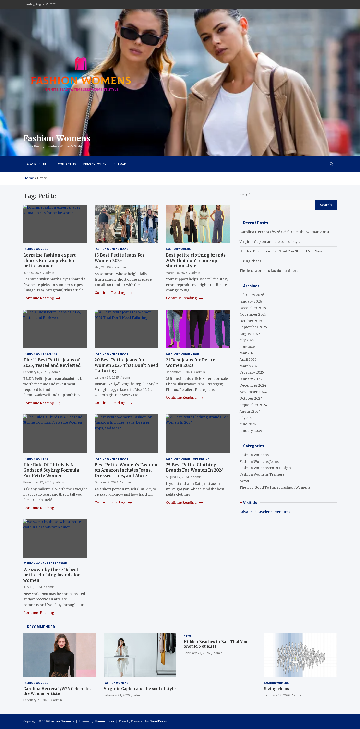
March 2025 (250, 366)
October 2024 (251, 398)
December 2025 (253, 308)
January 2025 (251, 379)
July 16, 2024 (32, 587)
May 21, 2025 (104, 267)
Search (246, 195)
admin (49, 272)
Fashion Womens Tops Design (188, 458)
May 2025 (248, 353)
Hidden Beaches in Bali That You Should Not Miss (281, 251)
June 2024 (248, 424)
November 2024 (253, 392)
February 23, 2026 (197, 653)
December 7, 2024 (179, 372)
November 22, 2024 (37, 482)
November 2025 (253, 314)
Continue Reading (39, 298)
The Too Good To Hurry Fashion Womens (275, 487)
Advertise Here (38, 164)
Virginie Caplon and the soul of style (270, 241)
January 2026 (251, 301)
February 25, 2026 (36, 700)
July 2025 (247, 340)
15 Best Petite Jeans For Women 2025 (120, 257)
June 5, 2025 (32, 272)
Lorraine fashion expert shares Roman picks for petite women (49, 260)
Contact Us (67, 164)
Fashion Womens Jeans (111, 249)
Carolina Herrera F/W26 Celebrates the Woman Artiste (285, 232)
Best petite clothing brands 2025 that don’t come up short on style (196, 260)
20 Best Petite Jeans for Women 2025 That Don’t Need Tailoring (126, 365)
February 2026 (252, 295)
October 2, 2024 (106, 482)
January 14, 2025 (107, 377)
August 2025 (250, 334)
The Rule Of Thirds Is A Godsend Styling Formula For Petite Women (51, 470)
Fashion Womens (56, 138)
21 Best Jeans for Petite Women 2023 (190, 362)
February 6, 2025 (35, 372)
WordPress (158, 721)
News (244, 481)
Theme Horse (104, 721)
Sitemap (120, 164)
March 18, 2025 (176, 272)
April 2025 (248, 359)
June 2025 (248, 347)
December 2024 (253, 385)
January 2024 (251, 431)
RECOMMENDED (41, 627)
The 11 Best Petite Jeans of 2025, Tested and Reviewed (52, 362)
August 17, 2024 (177, 477)
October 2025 (251, 321)
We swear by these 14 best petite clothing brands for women (51, 575)
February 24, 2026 (117, 695)
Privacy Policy (94, 164)
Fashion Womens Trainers (262, 474)
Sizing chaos (250, 261)
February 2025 (252, 372)
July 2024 (247, 418)
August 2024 (250, 411)
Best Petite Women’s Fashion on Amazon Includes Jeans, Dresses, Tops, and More (126, 470)
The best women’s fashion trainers (269, 270)
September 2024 (253, 405)
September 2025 (253, 327)
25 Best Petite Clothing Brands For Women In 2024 (195, 467)
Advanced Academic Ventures (265, 512)
